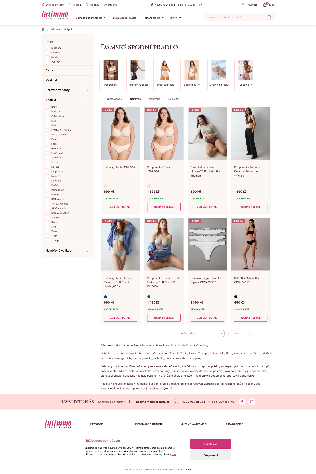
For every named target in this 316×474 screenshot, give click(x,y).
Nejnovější (135, 98)
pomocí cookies (94, 451)
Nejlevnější (154, 98)
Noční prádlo (152, 17)
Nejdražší (173, 98)
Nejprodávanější (113, 98)
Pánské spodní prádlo (123, 17)
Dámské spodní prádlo (89, 17)
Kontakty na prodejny (111, 401)
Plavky (173, 17)
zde (173, 454)
